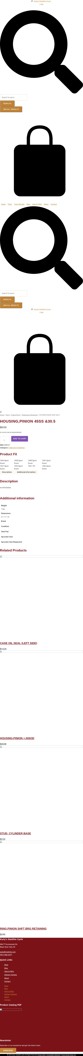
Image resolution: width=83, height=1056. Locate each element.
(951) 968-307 (5, 955)
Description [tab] (7, 472)
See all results (11, 109)
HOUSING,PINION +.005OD (17, 738)
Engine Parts (15, 415)
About (6, 978)
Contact (7, 981)
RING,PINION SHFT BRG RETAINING (23, 928)
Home (2, 415)
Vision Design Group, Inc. (68, 1055)
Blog (6, 968)
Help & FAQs (9, 971)
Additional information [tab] (26, 472)
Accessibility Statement (53, 1055)
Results (7, 103)
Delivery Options (10, 975)
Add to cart (19, 439)
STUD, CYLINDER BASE (15, 833)
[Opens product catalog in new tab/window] (11, 1023)
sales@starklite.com (8, 952)
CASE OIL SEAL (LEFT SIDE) (18, 643)
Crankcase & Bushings (30, 415)
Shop (6, 965)
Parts (8, 415)
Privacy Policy (42, 1055)
